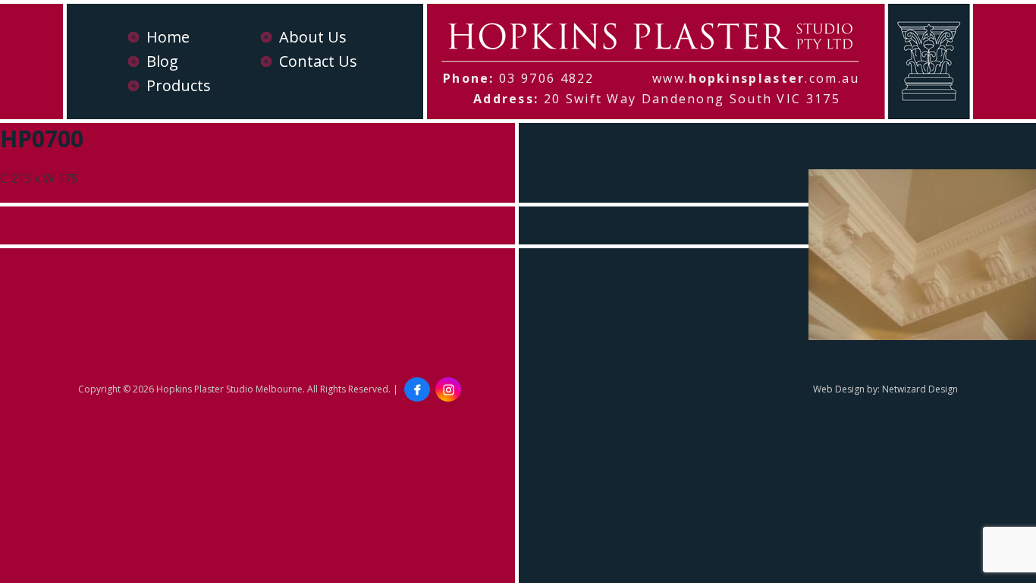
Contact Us (318, 61)
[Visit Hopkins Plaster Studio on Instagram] (448, 389)
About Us (313, 37)
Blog (162, 61)
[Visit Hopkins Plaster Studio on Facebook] (417, 389)
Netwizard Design (920, 389)
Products (178, 85)
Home (168, 37)
